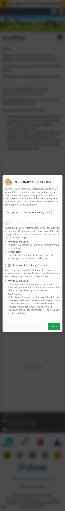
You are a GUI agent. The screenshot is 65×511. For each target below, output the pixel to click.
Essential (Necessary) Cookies (30, 223)
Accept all (12, 212)
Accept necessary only (37, 212)
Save (55, 326)
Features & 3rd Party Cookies (30, 265)
